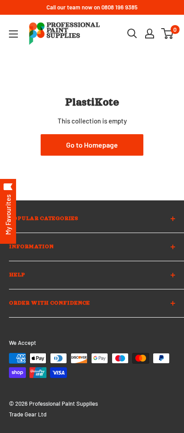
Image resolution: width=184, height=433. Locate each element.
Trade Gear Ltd (27, 414)
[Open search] (132, 33)
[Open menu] (13, 34)
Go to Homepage (92, 144)
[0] (167, 33)
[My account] (149, 33)
